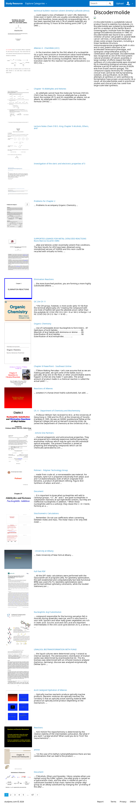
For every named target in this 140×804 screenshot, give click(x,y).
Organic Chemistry (42, 323)
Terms (113, 801)
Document (38, 491)
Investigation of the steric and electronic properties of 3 (59, 163)
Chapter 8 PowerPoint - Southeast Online (52, 366)
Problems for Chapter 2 (44, 201)
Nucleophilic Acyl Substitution (47, 612)
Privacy (123, 801)
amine (37, 749)
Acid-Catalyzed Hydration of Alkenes (50, 690)
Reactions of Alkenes (43, 388)
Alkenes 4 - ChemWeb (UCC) (46, 48)
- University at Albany (43, 551)
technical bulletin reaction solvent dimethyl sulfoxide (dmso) (61, 10)
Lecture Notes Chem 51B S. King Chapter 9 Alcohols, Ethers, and (61, 127)
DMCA (133, 801)
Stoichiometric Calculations (46, 513)
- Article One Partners (44, 433)
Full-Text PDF (39, 571)
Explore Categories (35, 3)
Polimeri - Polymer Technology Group (51, 470)
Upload (120, 3)
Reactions (38, 727)
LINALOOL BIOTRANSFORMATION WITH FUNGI (55, 649)
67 (33, 794)
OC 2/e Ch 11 (40, 301)
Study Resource (14, 3)
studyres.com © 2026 (14, 801)
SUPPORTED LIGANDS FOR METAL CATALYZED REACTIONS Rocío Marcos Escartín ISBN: (60, 239)
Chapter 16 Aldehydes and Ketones (50, 88)
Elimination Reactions (44, 279)
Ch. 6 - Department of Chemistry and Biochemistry (57, 410)
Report (100, 801)
